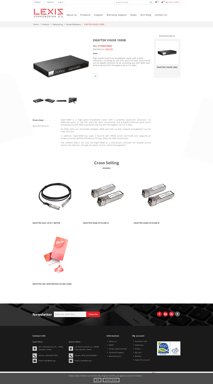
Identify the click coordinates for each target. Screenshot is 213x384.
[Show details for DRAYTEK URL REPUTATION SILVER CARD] (56, 256)
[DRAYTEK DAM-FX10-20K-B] (157, 195)
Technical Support (116, 352)
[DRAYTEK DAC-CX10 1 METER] (56, 195)
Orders (138, 349)
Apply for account (142, 360)
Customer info (141, 341)
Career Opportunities (118, 349)
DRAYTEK (109, 49)
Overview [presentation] (38, 120)
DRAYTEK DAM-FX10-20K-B (146, 223)
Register (50, 2)
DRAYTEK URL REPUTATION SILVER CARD (52, 284)
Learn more (111, 380)
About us (113, 341)
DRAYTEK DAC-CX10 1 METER (46, 223)
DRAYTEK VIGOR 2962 (167, 67)
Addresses (139, 345)
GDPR (111, 345)
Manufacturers (115, 356)
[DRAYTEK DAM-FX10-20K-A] (106, 195)
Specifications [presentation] (41, 125)
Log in (60, 2)
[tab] (44, 120)
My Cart (138, 352)
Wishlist (138, 356)
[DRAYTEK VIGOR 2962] (167, 52)
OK (97, 380)
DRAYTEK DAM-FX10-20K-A (96, 223)
